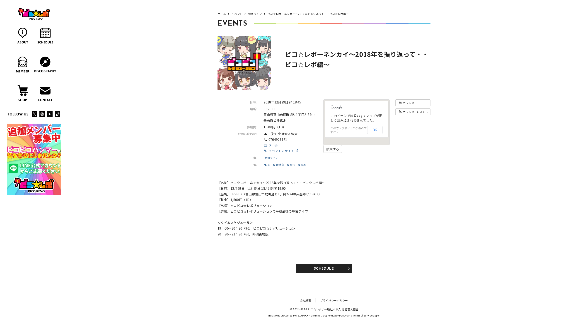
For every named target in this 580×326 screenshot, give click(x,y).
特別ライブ (271, 158)
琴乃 (292, 165)
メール (273, 145)
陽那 (304, 165)
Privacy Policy (338, 315)
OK (375, 130)
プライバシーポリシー (334, 300)
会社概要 (305, 300)
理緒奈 (280, 165)
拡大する (332, 149)
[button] (413, 112)
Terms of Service (362, 315)
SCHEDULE (324, 269)
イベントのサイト (281, 151)
